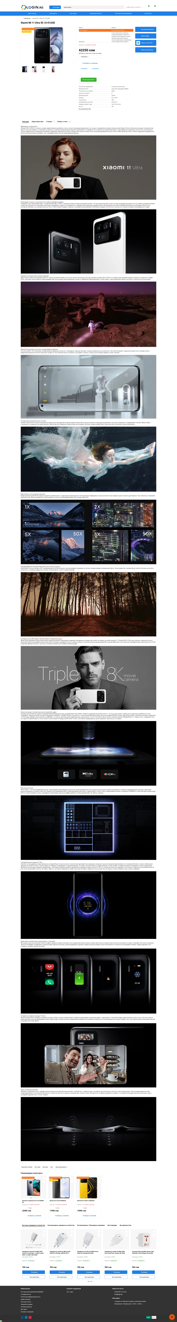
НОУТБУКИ (73, 13)
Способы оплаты (26, 1302)
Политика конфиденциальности (30, 1297)
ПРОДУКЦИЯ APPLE (95, 13)
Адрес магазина (25, 1299)
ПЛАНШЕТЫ (53, 13)
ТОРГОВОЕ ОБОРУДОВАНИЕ (123, 13)
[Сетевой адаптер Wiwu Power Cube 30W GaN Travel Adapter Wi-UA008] (143, 1240)
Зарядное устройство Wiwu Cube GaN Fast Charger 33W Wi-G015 (60, 1252)
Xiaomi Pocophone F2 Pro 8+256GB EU (33, 1201)
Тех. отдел (70, 1292)
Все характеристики (85, 109)
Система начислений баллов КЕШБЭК (32, 1292)
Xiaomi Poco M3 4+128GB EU (85, 1200)
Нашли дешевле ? (88, 79)
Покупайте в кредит (27, 1304)
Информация (25, 1288)
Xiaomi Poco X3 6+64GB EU (58, 1200)
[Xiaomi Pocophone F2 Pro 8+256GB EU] (33, 1187)
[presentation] (20, 1254)
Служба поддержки (74, 1288)
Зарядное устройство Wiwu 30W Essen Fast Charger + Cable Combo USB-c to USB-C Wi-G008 (33, 1253)
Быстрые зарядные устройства (33, 1225)
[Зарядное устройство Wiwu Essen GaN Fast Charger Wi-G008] (88, 1240)
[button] (86, 1281)
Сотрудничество (26, 1294)
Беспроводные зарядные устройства (61, 1225)
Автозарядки (112, 1225)
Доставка (24, 1309)
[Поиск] (122, 7)
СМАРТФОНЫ (32, 13)
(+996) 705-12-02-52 (133, 7)
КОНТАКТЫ (148, 13)
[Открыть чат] (172, 1317)
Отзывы (50, 121)
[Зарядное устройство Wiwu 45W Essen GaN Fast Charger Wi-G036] (116, 1240)
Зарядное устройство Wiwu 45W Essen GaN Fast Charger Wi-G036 (115, 1252)
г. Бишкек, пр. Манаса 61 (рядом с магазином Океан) (130, 1301)
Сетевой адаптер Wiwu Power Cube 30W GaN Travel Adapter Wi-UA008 (143, 1252)
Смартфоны (27, 18)
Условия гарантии (26, 1306)
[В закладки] (44, 1178)
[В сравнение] (44, 1181)
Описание (25, 121)
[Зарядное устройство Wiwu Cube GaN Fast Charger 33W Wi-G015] (61, 1240)
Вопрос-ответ (64, 121)
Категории (56, 7)
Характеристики (37, 121)
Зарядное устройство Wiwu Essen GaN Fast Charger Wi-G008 (87, 1252)
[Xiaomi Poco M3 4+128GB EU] (88, 1187)
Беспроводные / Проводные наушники (91, 1225)
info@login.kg (118, 1294)
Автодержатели (125, 1225)
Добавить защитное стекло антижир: (90, 53)
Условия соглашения (27, 1311)
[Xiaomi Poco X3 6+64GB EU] (61, 1187)
